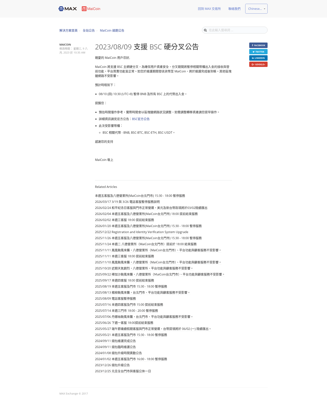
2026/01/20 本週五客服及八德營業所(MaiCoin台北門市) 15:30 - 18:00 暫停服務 (148, 226)
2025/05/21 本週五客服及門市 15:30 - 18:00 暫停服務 (131, 335)
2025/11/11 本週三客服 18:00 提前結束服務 (124, 256)
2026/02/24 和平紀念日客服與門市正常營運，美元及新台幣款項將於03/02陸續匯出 (151, 208)
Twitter (259, 51)
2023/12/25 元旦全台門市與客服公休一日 (123, 371)
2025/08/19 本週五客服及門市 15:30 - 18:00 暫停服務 (131, 286)
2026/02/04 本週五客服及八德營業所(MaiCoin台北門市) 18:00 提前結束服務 (146, 214)
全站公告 (89, 30)
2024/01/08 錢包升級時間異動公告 (118, 353)
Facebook (259, 45)
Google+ (260, 64)
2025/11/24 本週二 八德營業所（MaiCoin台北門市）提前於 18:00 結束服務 (146, 244)
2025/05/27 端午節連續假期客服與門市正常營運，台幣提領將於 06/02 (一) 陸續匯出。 (153, 329)
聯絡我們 (234, 9)
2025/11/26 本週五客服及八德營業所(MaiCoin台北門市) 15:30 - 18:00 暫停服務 (148, 238)
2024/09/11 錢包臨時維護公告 (115, 347)
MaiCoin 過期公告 (112, 30)
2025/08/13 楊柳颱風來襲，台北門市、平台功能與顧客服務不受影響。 (142, 292)
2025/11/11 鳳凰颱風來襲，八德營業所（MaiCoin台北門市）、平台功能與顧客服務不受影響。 (158, 250)
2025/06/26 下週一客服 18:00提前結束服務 (124, 323)
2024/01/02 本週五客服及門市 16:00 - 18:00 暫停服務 (131, 359)
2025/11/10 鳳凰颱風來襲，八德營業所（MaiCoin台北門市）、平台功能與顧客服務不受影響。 (158, 262)
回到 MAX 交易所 (209, 9)
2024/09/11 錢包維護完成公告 (115, 341)
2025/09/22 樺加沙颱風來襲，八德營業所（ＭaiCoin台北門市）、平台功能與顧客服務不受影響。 (160, 274)
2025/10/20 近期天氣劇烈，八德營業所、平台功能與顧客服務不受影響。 (144, 268)
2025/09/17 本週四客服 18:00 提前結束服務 (124, 280)
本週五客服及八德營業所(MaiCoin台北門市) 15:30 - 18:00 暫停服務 (140, 196)
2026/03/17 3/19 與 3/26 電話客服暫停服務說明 (127, 202)
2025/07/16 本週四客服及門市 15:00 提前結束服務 (129, 304)
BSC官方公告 (141, 119)
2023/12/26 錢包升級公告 (112, 365)
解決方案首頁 (68, 30)
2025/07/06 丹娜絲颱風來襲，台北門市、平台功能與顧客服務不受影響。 (144, 317)
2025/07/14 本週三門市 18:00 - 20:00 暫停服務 (126, 311)
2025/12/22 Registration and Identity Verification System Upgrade (141, 232)
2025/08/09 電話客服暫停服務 (115, 298)
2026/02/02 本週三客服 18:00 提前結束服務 (124, 220)
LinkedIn (260, 58)
